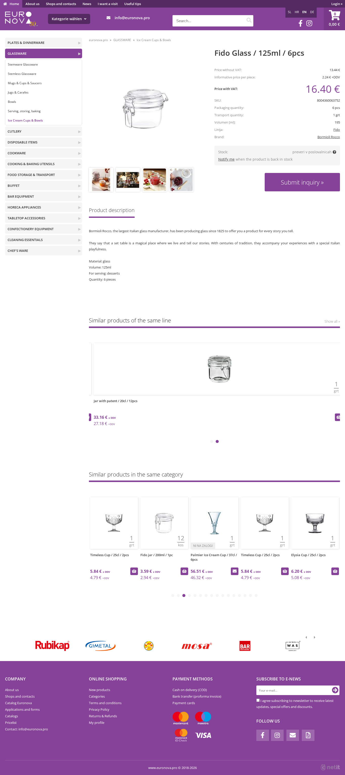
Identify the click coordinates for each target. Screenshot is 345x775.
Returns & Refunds (103, 716)
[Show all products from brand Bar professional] (245, 646)
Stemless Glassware (22, 74)
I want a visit (108, 4)
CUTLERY (14, 131)
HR (297, 12)
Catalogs (11, 716)
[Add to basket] (338, 417)
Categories (97, 696)
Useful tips (132, 4)
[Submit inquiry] (234, 571)
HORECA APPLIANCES (24, 207)
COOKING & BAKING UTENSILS (31, 164)
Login (336, 4)
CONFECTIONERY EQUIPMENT (31, 229)
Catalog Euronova (18, 703)
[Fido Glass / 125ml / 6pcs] (145, 108)
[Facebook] (301, 23)
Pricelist (11, 722)
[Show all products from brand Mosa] (197, 646)
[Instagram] (309, 23)
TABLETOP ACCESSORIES (26, 218)
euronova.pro (98, 40)
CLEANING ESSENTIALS (25, 239)
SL (289, 12)
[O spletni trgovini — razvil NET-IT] (330, 767)
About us (32, 4)
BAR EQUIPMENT (21, 196)
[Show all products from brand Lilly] (148, 646)
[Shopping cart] (334, 19)
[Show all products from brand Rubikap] (52, 646)
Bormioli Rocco (328, 137)
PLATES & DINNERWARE (26, 42)
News (87, 4)
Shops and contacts (61, 4)
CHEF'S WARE (18, 250)
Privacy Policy (99, 709)
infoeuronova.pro (132, 17)
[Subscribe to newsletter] (335, 690)
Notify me (226, 159)
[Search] (249, 20)
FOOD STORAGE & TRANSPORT (31, 174)
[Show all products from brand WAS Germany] (293, 646)
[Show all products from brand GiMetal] (100, 646)
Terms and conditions (105, 703)
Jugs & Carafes (18, 92)
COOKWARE (17, 153)
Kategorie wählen (67, 18)
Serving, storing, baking (24, 111)
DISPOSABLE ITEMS (22, 142)
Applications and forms (22, 709)
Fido (336, 129)
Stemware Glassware (23, 64)
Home (14, 4)
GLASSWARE (17, 53)
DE (312, 12)
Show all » (332, 321)
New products (99, 690)
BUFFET (13, 185)
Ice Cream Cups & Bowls (25, 120)
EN (304, 12)
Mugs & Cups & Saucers (25, 83)
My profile (96, 722)
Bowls (12, 102)
